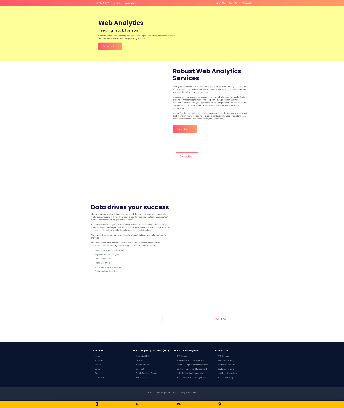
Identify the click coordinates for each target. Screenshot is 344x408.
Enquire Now (109, 46)
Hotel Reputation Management (190, 373)
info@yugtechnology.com (124, 3)
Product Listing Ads (226, 365)
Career (237, 3)
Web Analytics (142, 377)
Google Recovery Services (147, 373)
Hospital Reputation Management (191, 377)
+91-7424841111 (102, 3)
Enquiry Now (183, 129)
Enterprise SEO (142, 356)
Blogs (97, 373)
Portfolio (99, 365)
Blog (230, 3)
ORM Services (182, 356)
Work (224, 3)
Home (217, 3)
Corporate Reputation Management (192, 365)
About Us (99, 360)
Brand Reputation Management (190, 360)
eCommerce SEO (143, 365)
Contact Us (247, 3)
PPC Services (223, 356)
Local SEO (140, 360)
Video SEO (140, 369)
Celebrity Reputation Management (192, 369)
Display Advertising (226, 369)
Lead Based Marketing (227, 373)
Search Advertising (226, 360)
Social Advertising (225, 377)
